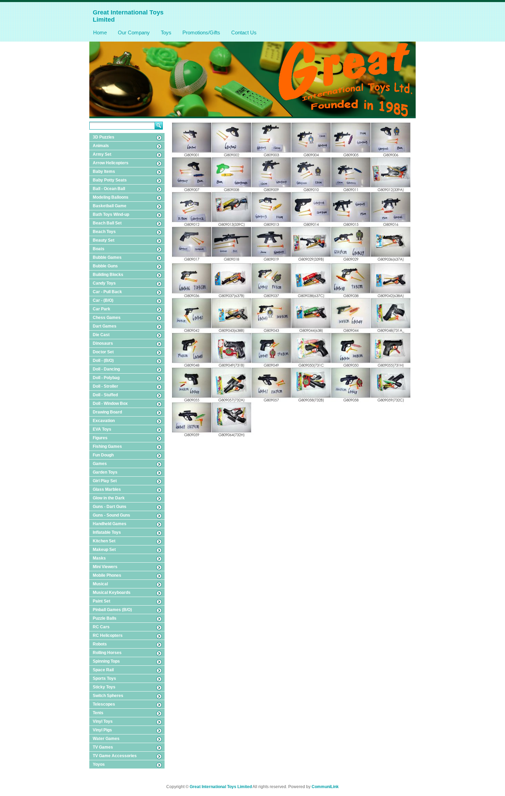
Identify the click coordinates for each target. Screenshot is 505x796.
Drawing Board (107, 412)
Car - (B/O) (103, 300)
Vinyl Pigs (102, 730)
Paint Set (101, 601)
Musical (100, 584)
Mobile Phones (107, 575)
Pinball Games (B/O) (112, 609)
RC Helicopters (108, 635)
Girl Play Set (105, 480)
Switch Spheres (108, 695)
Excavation (104, 420)
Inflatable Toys (107, 532)
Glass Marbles (107, 489)
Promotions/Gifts (201, 32)
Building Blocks (108, 274)
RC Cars (101, 626)
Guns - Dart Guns (109, 506)
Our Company (134, 32)
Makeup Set (104, 549)
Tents (98, 712)
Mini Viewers (105, 566)
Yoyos (99, 764)
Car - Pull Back (107, 291)
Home (100, 32)
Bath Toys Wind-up (111, 214)
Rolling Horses (107, 652)
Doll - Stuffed (105, 395)
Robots (100, 644)
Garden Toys (105, 472)
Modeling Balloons (110, 197)
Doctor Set (103, 352)
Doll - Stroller (105, 386)
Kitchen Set (104, 541)
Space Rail (103, 669)
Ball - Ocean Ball (109, 188)
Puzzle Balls (104, 618)
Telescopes (104, 704)
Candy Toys (104, 283)
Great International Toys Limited (221, 786)
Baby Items (104, 171)
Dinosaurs (103, 343)
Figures (100, 437)
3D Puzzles (103, 137)
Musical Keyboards (112, 592)
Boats (98, 248)
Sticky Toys (104, 687)
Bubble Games (107, 257)
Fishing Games (107, 446)
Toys (166, 32)
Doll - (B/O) (103, 360)
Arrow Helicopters (110, 163)
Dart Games (104, 326)
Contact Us (244, 32)
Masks (99, 558)
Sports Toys (104, 678)
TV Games (103, 747)
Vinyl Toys (103, 721)
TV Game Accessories (115, 755)
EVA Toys (102, 429)
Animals (101, 145)
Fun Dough (103, 455)
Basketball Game (109, 205)
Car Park (101, 309)
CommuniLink (325, 786)
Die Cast (101, 334)
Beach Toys (104, 231)
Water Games (106, 738)
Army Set (102, 154)
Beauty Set (103, 240)
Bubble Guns (105, 266)
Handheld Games (109, 523)
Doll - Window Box (110, 403)
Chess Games (107, 317)
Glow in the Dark (109, 498)
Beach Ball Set (107, 223)
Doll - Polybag (106, 377)
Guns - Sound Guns (111, 515)
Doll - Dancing (106, 369)
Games (100, 463)
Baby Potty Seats (110, 180)
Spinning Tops (106, 661)
